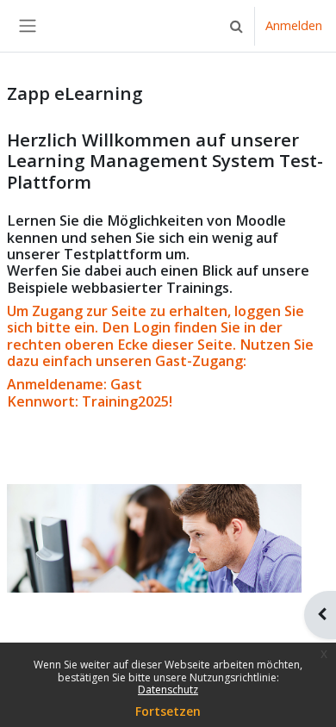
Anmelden (293, 25)
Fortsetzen (168, 711)
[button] (236, 26)
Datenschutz (168, 689)
